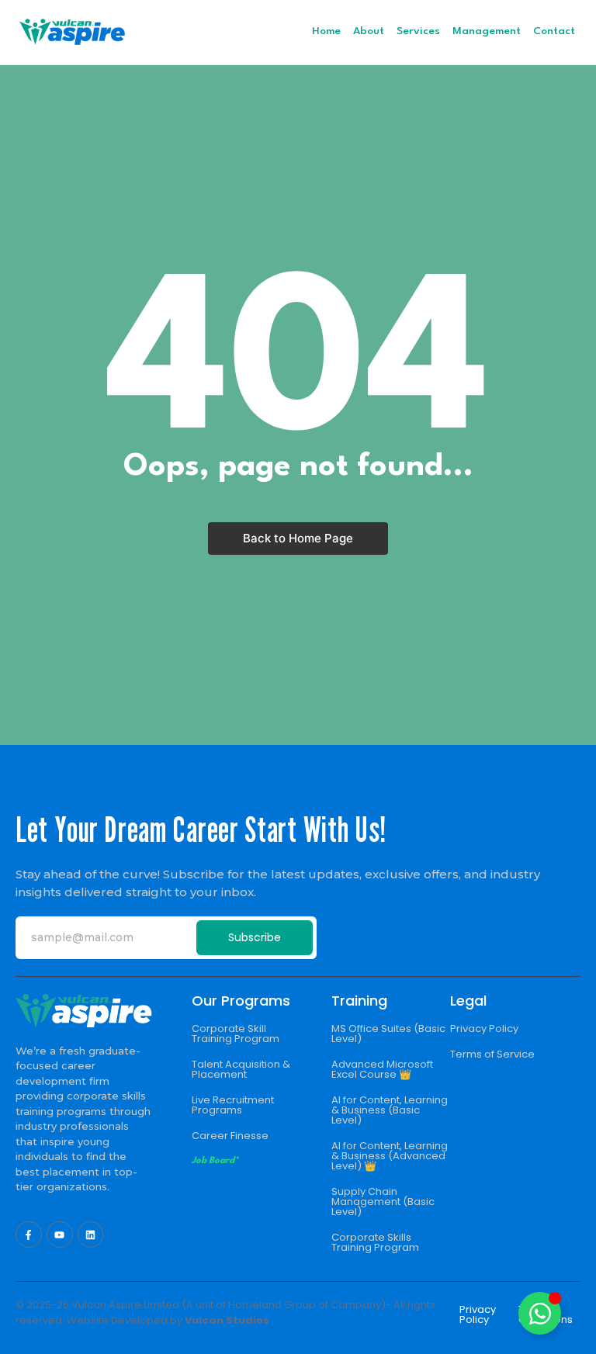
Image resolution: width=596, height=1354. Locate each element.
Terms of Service (492, 1054)
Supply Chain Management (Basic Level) (383, 1201)
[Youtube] (60, 1234)
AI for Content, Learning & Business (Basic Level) (389, 1110)
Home (326, 31)
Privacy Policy (484, 1028)
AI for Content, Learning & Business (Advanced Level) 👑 (389, 1155)
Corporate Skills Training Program (375, 1242)
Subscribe (254, 937)
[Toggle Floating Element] (539, 1313)
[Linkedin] (91, 1234)
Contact (554, 31)
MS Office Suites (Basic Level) (388, 1033)
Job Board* (215, 1160)
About (368, 31)
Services (418, 31)
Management (486, 31)
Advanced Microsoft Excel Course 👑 (382, 1069)
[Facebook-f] (29, 1234)
